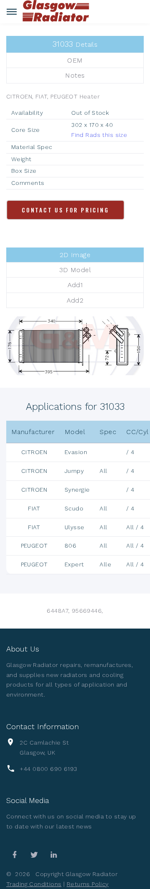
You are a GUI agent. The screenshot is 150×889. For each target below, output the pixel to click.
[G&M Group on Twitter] (34, 854)
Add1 (75, 285)
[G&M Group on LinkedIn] (53, 854)
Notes (75, 75)
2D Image (75, 255)
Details (75, 44)
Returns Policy (88, 884)
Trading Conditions (34, 884)
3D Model (75, 270)
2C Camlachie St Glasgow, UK (44, 747)
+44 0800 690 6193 (48, 768)
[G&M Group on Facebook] (14, 854)
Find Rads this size (99, 134)
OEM (74, 60)
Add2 (75, 300)
